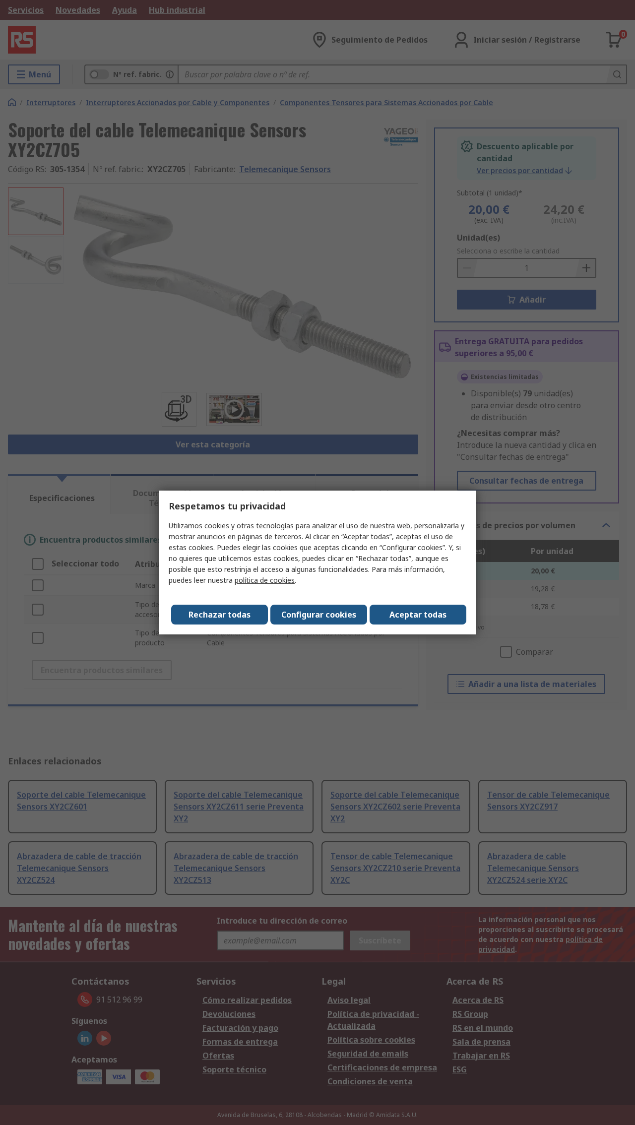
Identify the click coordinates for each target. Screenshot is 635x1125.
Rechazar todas (220, 614)
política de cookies (265, 580)
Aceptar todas (417, 614)
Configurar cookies (318, 614)
